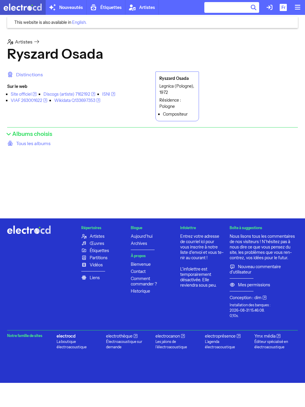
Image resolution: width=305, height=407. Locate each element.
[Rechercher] (253, 7)
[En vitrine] (23, 7)
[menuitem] (25, 74)
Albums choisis (31, 134)
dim (258, 297)
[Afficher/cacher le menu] (297, 7)
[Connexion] (269, 7)
